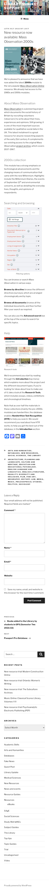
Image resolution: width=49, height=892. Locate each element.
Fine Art (31, 477)
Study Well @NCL (12, 822)
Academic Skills (11, 744)
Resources (9, 800)
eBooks (11, 804)
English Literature (33, 472)
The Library (34, 455)
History (25, 479)
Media (40, 479)
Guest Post (9, 767)
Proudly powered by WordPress (17, 885)
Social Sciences (17, 455)
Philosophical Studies (29, 482)
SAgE (6, 811)
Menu (26, 19)
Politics (13, 484)
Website (8, 575)
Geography (14, 479)
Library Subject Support (21, 6)
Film (22, 477)
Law (33, 479)
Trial (6, 849)
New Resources (29, 453)
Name (7, 548)
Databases (14, 453)
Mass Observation (13, 109)
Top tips (8, 838)
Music (11, 482)
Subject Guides (11, 827)
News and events (12, 789)
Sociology (25, 484)
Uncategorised (11, 855)
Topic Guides (10, 844)
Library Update (11, 772)
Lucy (26, 29)
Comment (9, 510)
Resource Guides (12, 794)
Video (7, 860)
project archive (23, 146)
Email (7, 562)
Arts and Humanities (20, 451)
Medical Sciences (12, 778)
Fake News (9, 761)
